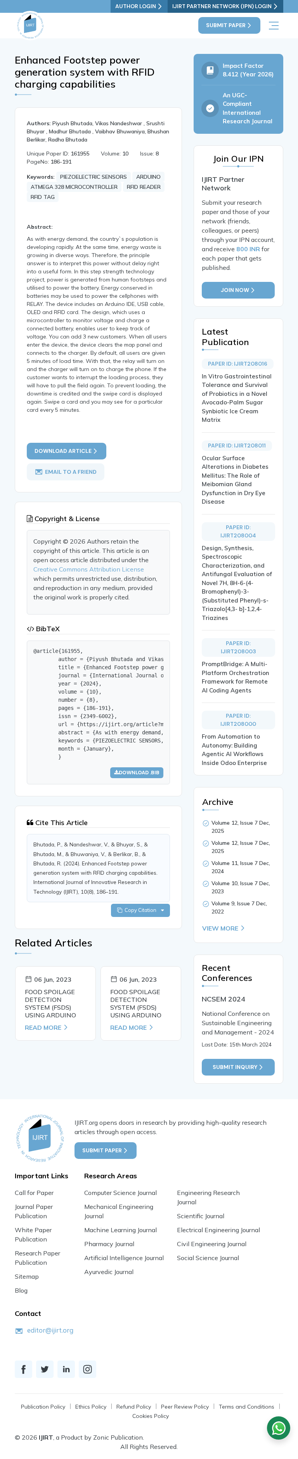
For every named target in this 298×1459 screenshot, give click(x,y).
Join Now (235, 290)
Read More (43, 1027)
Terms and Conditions (246, 1406)
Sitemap (27, 1276)
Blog (21, 1290)
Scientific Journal (200, 1216)
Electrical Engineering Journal (218, 1230)
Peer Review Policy (185, 1406)
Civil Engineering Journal (211, 1244)
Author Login (135, 6)
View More (220, 928)
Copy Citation (142, 910)
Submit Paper (226, 25)
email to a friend (71, 471)
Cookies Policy (150, 1415)
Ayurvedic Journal (108, 1272)
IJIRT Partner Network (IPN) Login (222, 6)
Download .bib (139, 772)
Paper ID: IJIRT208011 (237, 445)
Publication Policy (43, 1406)
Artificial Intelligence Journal (124, 1258)
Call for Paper (34, 1193)
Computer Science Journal (120, 1193)
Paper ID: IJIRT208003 (238, 647)
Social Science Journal (208, 1258)
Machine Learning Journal (120, 1230)
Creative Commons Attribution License (88, 569)
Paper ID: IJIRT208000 (238, 719)
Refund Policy (133, 1406)
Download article (63, 450)
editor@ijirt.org (50, 1330)
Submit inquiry (235, 1067)
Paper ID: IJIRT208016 (237, 363)
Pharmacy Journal (109, 1244)
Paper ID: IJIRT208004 (238, 531)
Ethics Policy (90, 1406)
